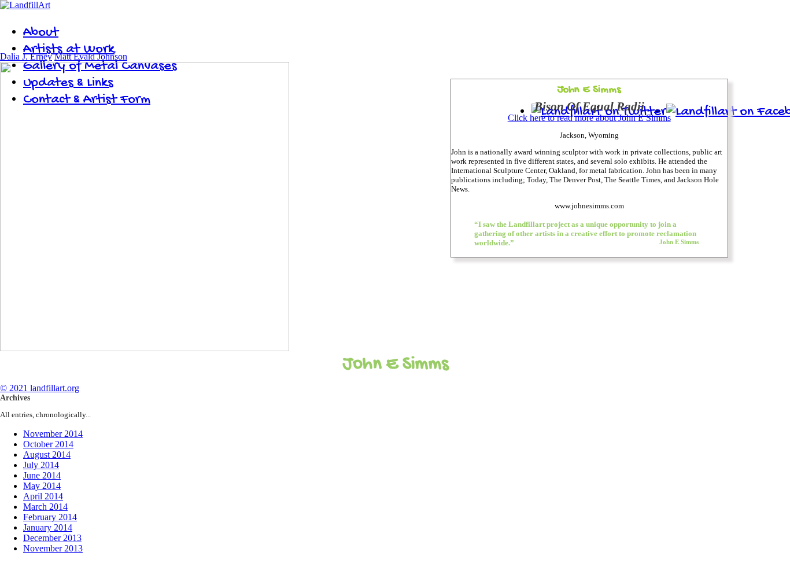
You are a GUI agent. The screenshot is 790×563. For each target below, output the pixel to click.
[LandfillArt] (25, 5)
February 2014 (50, 517)
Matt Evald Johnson (90, 56)
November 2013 (53, 548)
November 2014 (53, 434)
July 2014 (41, 465)
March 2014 (45, 507)
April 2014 (43, 496)
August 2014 (47, 454)
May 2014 (42, 486)
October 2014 (48, 444)
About (40, 32)
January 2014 (47, 527)
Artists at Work (69, 49)
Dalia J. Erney (26, 56)
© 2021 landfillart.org (39, 388)
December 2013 (52, 538)
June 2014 (42, 475)
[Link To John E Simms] (144, 348)
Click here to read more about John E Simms (589, 118)
